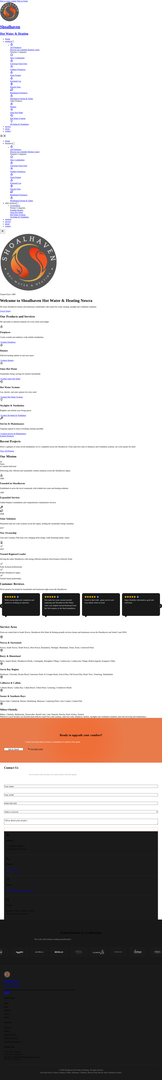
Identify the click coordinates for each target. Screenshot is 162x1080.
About (6, 1007)
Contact (6, 1017)
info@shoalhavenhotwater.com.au (19, 890)
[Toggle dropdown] (13, 41)
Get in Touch (5, 311)
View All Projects (7, 451)
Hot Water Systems (11, 1038)
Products (7, 1010)
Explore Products (7, 436)
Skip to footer (22, 1)
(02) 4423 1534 (37, 749)
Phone (7, 800)
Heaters (6, 1031)
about (7, 129)
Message (8, 817)
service (8, 126)
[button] (160, 606)
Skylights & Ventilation (12, 1042)
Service (6, 1014)
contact (8, 131)
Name (6, 783)
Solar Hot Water (10, 1035)
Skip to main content (8, 1)
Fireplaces (7, 1027)
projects (8, 219)
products (8, 41)
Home (7, 39)
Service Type (9, 809)
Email (6, 792)
